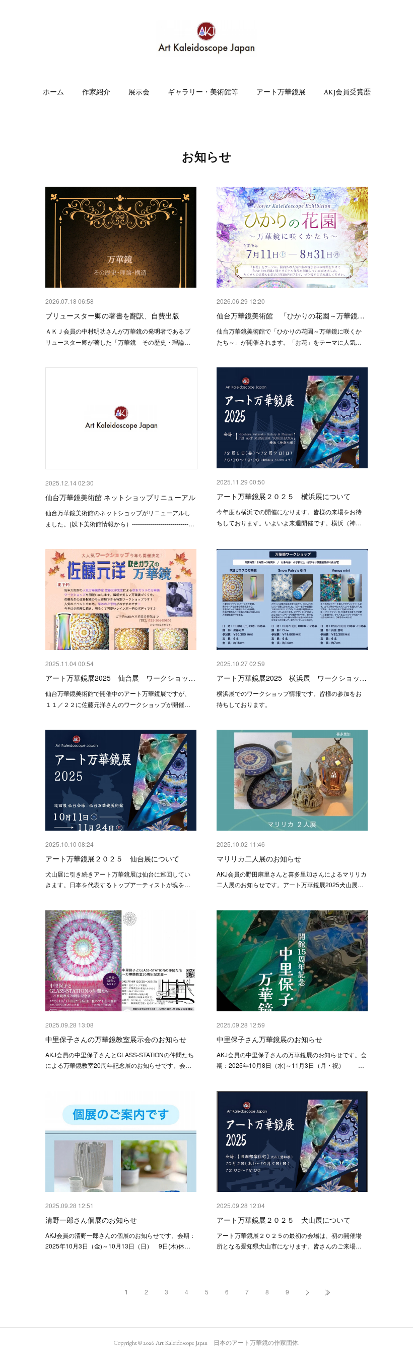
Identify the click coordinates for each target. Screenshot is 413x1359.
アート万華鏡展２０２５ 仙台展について (112, 858)
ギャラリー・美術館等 (203, 91)
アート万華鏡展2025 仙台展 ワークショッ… (120, 678)
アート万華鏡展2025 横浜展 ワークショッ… (292, 678)
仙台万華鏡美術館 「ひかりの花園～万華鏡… (291, 315)
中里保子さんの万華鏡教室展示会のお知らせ (115, 1039)
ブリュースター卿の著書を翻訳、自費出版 (112, 315)
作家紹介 (96, 91)
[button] (53, 92)
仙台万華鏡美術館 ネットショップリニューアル (120, 497)
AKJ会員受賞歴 (347, 91)
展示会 (139, 91)
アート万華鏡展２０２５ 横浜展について (284, 496)
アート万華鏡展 (281, 91)
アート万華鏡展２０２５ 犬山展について (284, 1220)
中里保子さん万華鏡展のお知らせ (269, 1039)
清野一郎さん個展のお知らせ (91, 1220)
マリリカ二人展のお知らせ (259, 858)
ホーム (53, 91)
